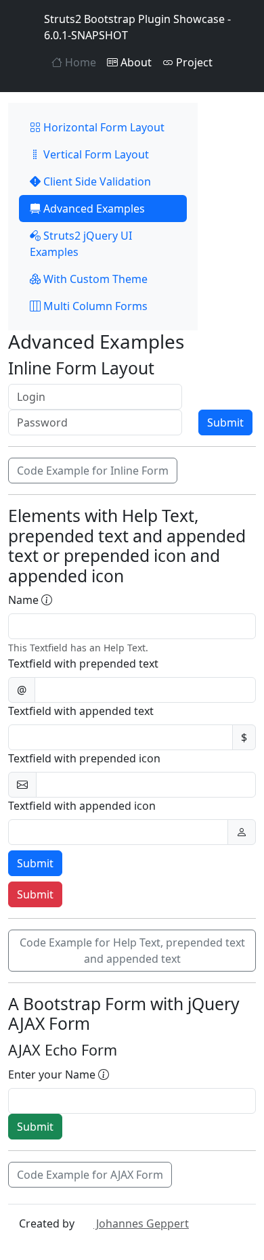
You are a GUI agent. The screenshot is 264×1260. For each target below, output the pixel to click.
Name (24, 599)
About (135, 62)
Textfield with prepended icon (84, 758)
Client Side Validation (96, 181)
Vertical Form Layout (95, 154)
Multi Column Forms (94, 306)
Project (193, 62)
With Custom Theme (94, 278)
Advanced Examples (93, 208)
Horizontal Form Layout (102, 127)
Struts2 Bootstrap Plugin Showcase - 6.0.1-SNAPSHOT (137, 27)
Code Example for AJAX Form (90, 1174)
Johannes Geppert (141, 1223)
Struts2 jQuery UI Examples (81, 243)
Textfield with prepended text (83, 663)
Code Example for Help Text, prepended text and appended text (132, 950)
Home (79, 62)
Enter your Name (53, 1074)
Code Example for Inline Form (93, 470)
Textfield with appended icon (82, 805)
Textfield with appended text (81, 710)
